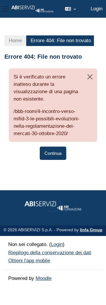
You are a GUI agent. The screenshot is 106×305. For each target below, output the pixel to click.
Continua (53, 153)
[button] (71, 9)
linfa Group (91, 229)
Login (96, 9)
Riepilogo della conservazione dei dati (49, 252)
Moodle (44, 278)
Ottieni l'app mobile (29, 260)
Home (15, 40)
